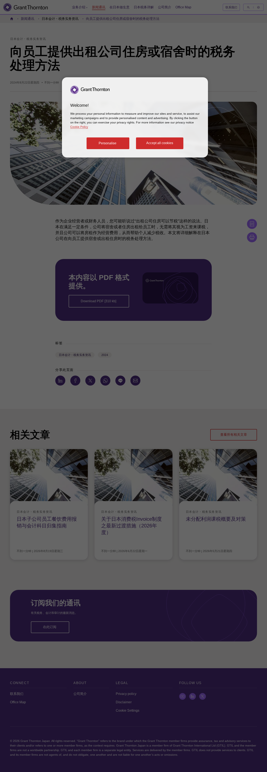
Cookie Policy (79, 126)
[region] (135, 117)
